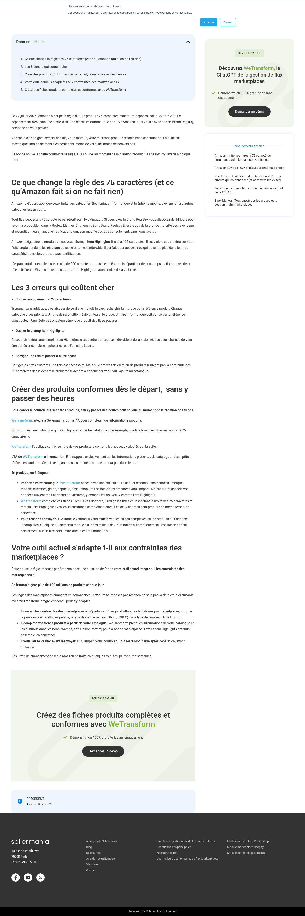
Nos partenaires (167, 852)
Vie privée (92, 864)
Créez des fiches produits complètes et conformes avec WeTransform (75, 90)
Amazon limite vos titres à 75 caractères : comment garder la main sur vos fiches (243, 158)
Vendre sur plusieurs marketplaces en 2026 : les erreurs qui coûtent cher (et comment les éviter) (248, 178)
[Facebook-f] (15, 877)
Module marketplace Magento (246, 852)
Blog (89, 847)
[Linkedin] (28, 877)
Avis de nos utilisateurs (101, 858)
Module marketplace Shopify (245, 847)
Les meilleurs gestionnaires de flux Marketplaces (187, 858)
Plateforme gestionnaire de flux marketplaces (186, 841)
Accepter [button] (209, 22)
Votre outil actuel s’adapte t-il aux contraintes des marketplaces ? (72, 82)
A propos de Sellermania (101, 841)
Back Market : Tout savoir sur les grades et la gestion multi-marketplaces (246, 203)
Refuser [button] (227, 22)
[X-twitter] (40, 877)
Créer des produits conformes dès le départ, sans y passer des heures (75, 74)
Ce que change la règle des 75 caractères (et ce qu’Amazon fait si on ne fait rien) (83, 59)
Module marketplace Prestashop (248, 841)
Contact (91, 870)
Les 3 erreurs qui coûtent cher (46, 67)
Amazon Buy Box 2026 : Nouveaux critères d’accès (249, 168)
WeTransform (21, 447)
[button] (188, 42)
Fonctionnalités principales (174, 847)
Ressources (93, 852)
